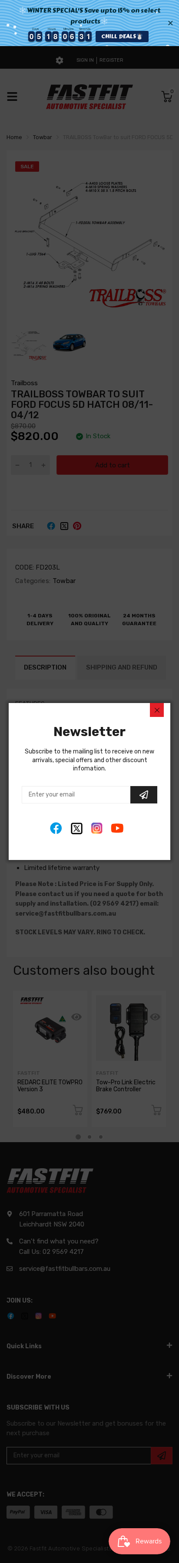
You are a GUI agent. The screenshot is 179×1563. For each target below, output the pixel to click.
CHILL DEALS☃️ (122, 36)
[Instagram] (97, 828)
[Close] (157, 710)
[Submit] (143, 794)
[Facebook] (56, 828)
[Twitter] (76, 828)
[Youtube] (117, 828)
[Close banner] (170, 23)
